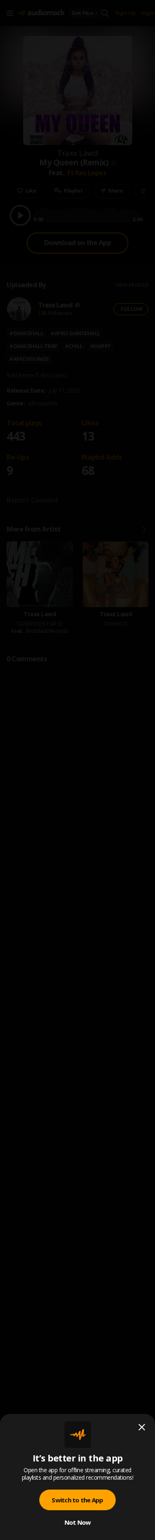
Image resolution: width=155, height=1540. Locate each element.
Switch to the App (77, 1500)
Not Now (77, 1522)
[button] (77, 770)
